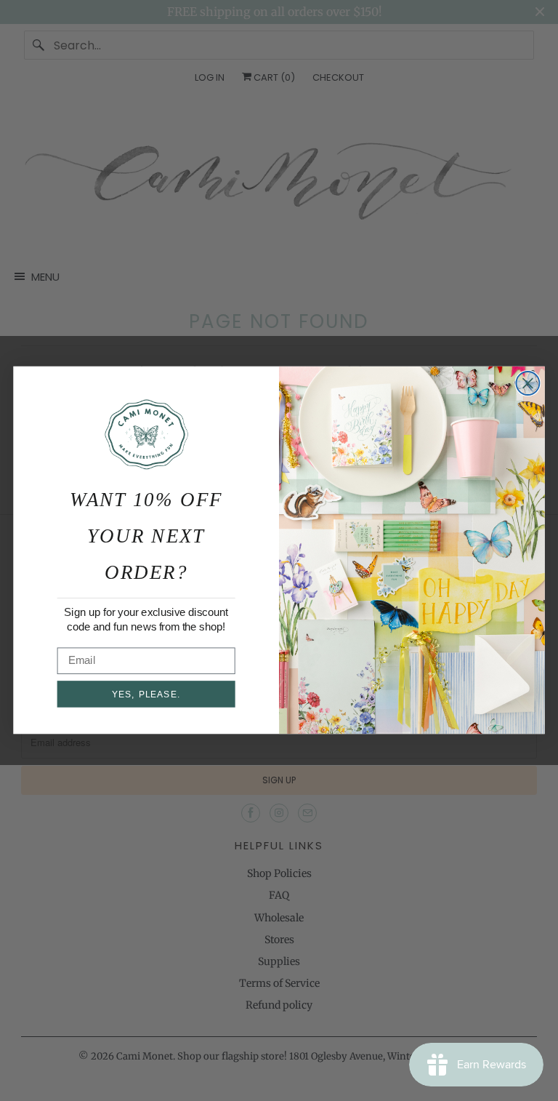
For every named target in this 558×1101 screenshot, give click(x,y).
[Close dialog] (527, 383)
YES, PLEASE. (146, 694)
